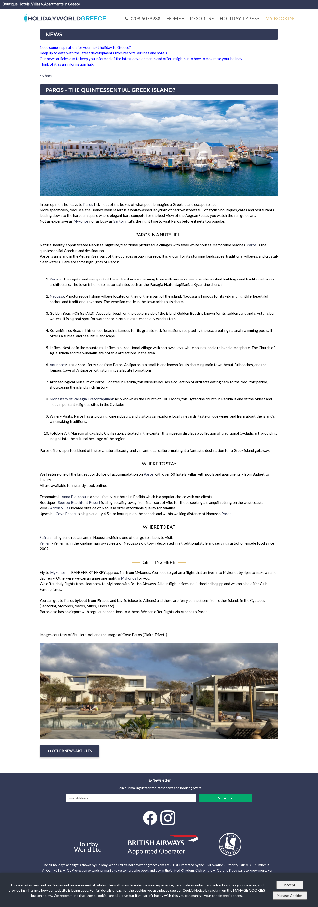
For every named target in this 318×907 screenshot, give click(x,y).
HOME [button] (173, 18)
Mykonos (81, 221)
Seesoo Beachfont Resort (79, 502)
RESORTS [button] (200, 18)
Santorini (120, 221)
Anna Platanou (74, 496)
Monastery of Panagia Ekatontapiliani (81, 399)
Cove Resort (66, 513)
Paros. (226, 513)
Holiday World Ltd (88, 846)
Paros (88, 204)
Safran (45, 537)
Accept (289, 885)
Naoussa (57, 296)
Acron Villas (60, 508)
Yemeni (45, 543)
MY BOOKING (281, 18)
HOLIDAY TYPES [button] (238, 18)
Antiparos (58, 364)
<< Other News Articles (69, 751)
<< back (46, 75)
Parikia (55, 279)
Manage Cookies (290, 895)
